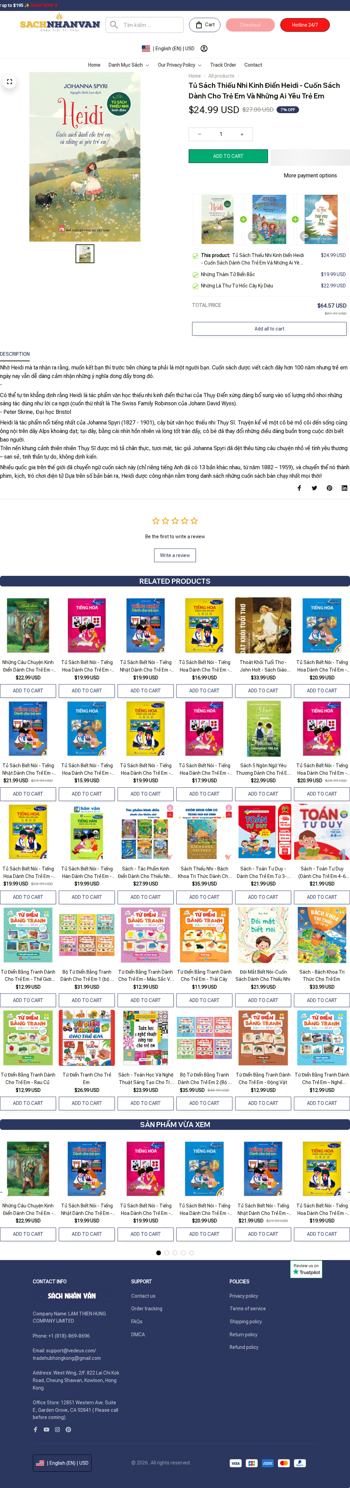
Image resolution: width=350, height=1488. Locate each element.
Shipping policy (246, 1321)
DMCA (138, 1334)
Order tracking (146, 1308)
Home (195, 76)
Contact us (143, 1296)
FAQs (137, 1321)
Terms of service (248, 1308)
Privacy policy (244, 1296)
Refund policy (244, 1347)
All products (221, 76)
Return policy (243, 1334)
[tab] (159, 1253)
